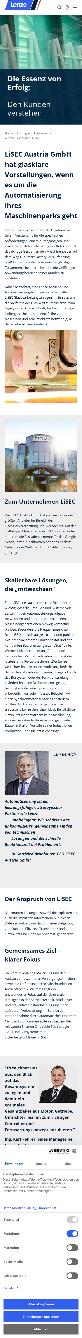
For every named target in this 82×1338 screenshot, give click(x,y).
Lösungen (23, 133)
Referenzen (41, 133)
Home (9, 133)
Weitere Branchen (16, 138)
